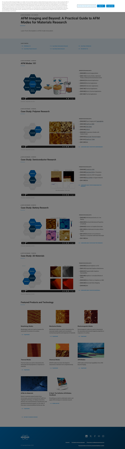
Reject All (101, 5)
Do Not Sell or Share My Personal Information (86, 5)
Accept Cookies (110, 5)
